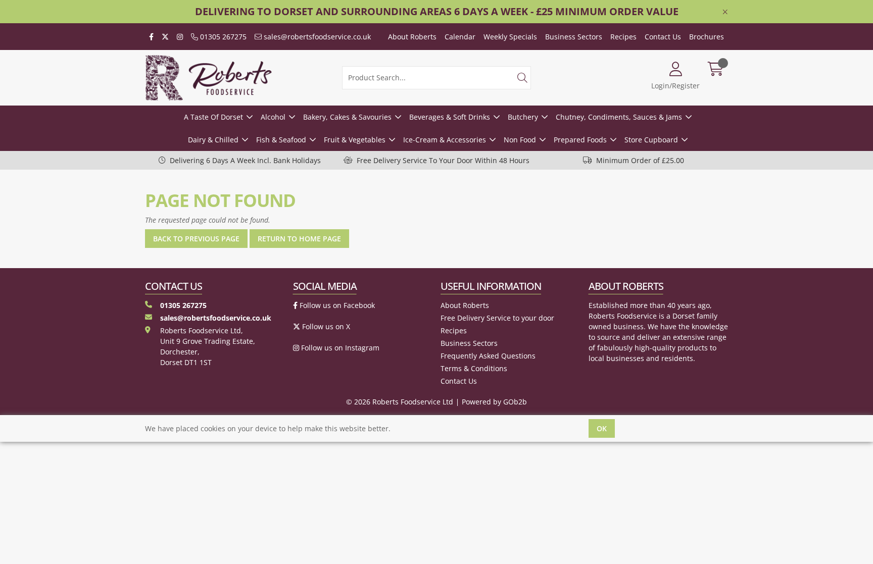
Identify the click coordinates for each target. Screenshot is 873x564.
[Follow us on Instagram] (180, 36)
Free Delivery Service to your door (497, 318)
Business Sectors (573, 36)
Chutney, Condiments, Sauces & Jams (619, 117)
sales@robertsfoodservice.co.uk (316, 36)
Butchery (523, 117)
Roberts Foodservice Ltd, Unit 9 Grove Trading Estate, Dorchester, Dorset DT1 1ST (207, 346)
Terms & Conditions (474, 368)
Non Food (520, 139)
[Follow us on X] (165, 36)
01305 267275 (222, 36)
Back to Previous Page (196, 238)
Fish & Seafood (281, 139)
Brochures (706, 36)
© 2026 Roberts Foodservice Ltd (399, 401)
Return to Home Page (299, 238)
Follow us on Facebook (336, 305)
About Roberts (412, 36)
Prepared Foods (580, 139)
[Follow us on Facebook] (151, 36)
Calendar (460, 36)
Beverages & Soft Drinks (449, 117)
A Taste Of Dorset (213, 117)
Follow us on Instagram (339, 347)
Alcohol (273, 117)
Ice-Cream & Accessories (444, 139)
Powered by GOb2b (494, 401)
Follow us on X (325, 326)
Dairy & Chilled (213, 139)
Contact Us (663, 36)
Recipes (623, 36)
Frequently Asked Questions (488, 356)
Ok (602, 428)
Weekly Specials (510, 36)
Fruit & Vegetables (354, 139)
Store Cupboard (651, 139)
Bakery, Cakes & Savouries (347, 117)
